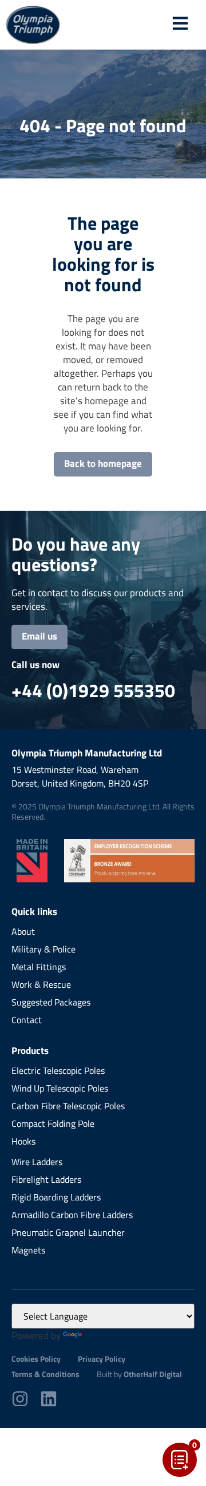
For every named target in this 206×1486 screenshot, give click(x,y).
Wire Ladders (36, 1162)
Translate (104, 1335)
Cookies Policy (36, 1359)
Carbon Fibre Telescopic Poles (68, 1106)
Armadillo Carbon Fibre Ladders (72, 1215)
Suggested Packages (50, 1002)
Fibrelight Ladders (46, 1179)
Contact (26, 1020)
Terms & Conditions (45, 1374)
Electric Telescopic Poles (58, 1070)
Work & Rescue (41, 984)
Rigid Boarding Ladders (56, 1197)
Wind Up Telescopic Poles (59, 1088)
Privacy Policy (101, 1359)
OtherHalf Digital (153, 1374)
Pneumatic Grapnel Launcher (68, 1232)
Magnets (28, 1250)
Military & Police (43, 949)
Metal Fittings (38, 967)
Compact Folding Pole (52, 1123)
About (23, 931)
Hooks (23, 1141)
